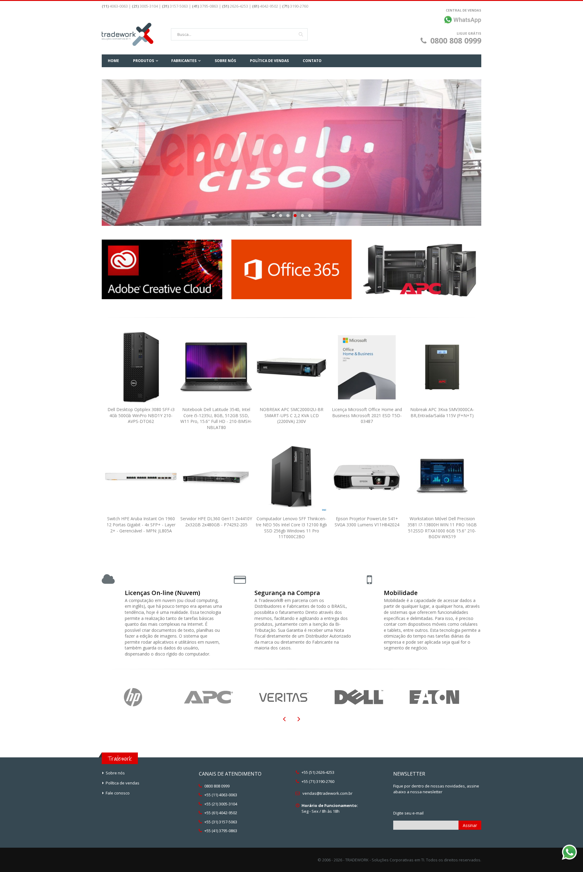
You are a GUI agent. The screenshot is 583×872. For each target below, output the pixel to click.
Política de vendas (122, 783)
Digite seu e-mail (408, 813)
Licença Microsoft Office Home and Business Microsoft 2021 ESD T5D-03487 (367, 415)
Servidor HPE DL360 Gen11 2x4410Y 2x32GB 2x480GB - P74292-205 (216, 522)
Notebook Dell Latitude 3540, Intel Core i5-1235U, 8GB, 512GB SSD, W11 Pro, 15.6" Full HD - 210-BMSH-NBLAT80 (216, 418)
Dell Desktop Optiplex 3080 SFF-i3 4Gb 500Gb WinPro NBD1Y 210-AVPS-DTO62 (141, 415)
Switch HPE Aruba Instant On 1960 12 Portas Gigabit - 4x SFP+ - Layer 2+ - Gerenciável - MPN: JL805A (141, 524)
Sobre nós (115, 773)
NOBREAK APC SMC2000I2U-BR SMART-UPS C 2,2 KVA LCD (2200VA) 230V (291, 415)
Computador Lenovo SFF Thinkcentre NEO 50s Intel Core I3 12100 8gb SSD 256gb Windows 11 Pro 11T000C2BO (291, 527)
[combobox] (239, 34)
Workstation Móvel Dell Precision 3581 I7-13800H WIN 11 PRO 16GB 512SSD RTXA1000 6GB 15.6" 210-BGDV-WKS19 (442, 527)
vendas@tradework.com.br (327, 793)
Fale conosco (118, 793)
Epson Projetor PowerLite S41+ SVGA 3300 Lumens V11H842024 (367, 522)
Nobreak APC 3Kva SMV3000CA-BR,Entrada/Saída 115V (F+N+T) (442, 412)
